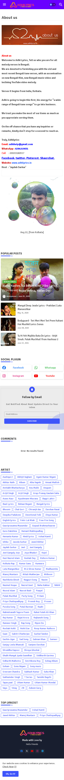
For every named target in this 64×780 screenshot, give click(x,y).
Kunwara (39, 563)
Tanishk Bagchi (44, 677)
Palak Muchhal (10, 596)
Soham (6, 666)
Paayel (39, 590)
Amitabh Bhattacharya (14, 487)
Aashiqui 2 (8, 477)
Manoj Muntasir (10, 574)
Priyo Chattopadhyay (13, 601)
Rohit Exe (25, 628)
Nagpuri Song (30, 579)
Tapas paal (8, 682)
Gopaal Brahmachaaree (43, 525)
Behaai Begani (25, 504)
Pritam (40, 596)
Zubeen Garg (35, 688)
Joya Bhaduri (30, 552)
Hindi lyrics (28, 536)
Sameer (53, 639)
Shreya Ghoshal (31, 650)
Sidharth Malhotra (12, 661)
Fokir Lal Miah (27, 520)
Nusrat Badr (26, 590)
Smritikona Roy (33, 661)
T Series (28, 677)
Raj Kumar (8, 617)
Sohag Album (51, 661)
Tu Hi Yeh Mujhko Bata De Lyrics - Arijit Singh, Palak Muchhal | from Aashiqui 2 (38, 337)
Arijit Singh (8, 493)
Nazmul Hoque (10, 585)
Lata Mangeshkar (11, 569)
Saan (5, 633)
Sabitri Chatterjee (21, 633)
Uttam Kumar (23, 682)
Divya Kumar (51, 514)
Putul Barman (26, 606)
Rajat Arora (23, 617)
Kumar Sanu (25, 563)
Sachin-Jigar (9, 639)
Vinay (14, 688)
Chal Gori (19, 509)
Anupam (47, 487)
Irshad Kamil (44, 536)
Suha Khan (49, 671)
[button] (52, 4)
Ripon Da (39, 623)
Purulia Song (9, 606)
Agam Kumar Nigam (46, 477)
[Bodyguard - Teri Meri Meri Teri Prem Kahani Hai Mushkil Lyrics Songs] (8, 324)
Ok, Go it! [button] (10, 773)
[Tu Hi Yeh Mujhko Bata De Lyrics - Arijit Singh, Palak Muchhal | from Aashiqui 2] (8, 339)
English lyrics (9, 520)
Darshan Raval (52, 509)
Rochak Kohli (9, 628)
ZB (22, 688)
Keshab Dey (30, 558)
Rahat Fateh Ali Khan (44, 612)
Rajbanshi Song (40, 617)
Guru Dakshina (10, 531)
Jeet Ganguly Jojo (11, 552)
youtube (50, 376)
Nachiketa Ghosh (11, 579)
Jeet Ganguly (36, 547)
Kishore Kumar (47, 558)
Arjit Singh (23, 493)
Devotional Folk (33, 514)
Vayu (5, 688)
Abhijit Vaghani (24, 477)
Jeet (23, 547)
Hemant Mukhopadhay (32, 531)
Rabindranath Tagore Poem (16, 612)
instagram (18, 376)
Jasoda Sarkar (20, 541)
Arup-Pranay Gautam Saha (46, 493)
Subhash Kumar (31, 671)
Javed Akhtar (37, 541)
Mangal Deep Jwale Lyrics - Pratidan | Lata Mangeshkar (40, 307)
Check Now (8, 766)
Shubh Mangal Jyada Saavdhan (17, 655)
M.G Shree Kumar (32, 569)
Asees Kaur (8, 498)
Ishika (5, 541)
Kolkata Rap (9, 563)
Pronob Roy (34, 601)
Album (22, 482)
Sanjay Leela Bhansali (13, 644)
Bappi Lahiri (48, 498)
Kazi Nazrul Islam (11, 558)
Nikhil (57, 585)
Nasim (44, 579)
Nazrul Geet (27, 585)
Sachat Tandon (41, 633)
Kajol (44, 552)
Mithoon (48, 574)
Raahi (40, 606)
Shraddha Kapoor (11, 650)
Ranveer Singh (10, 623)
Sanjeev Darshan (36, 644)
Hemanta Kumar (10, 536)
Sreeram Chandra (11, 671)
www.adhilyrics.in (22, 162)
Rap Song (25, 623)
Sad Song (23, 639)
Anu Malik (34, 487)
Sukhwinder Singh (11, 677)
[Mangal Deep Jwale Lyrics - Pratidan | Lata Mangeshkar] (8, 309)
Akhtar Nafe (9, 482)
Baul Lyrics (8, 504)
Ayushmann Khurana (28, 498)
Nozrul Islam (9, 590)
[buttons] (22, 751)
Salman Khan (39, 639)
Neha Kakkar (43, 585)
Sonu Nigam (20, 666)
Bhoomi (6, 509)
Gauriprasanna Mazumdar (15, 525)
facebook (18, 367)
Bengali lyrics (43, 504)
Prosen (47, 601)
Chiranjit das (35, 509)
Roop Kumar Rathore (44, 628)
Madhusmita (52, 569)
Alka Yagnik (35, 482)
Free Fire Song (46, 520)
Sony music (35, 666)
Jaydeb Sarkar (10, 547)
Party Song (26, 596)
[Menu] (4, 4)
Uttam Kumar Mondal (45, 682)
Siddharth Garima (45, 655)
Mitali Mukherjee (31, 574)
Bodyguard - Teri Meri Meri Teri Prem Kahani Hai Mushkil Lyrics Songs (40, 322)
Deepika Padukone (12, 514)
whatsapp (50, 367)
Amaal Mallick (52, 482)
